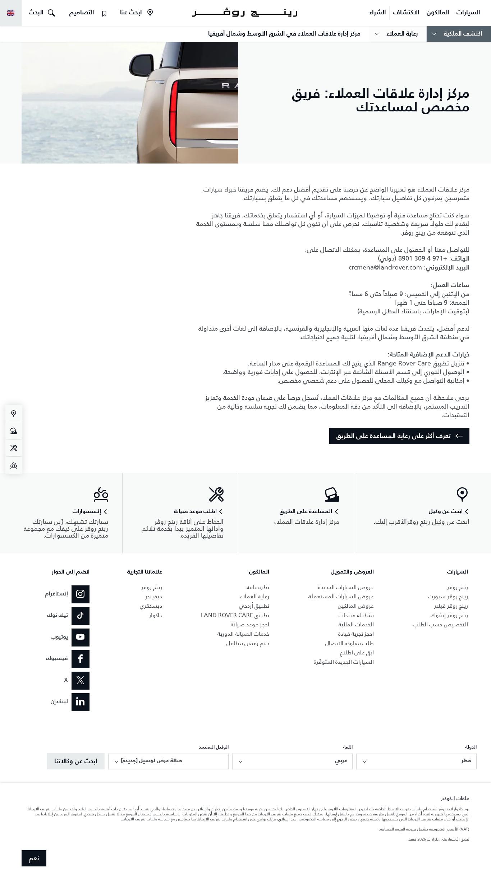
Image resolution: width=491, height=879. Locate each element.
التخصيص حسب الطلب (440, 624)
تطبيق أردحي (254, 605)
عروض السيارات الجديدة (346, 587)
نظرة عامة (258, 587)
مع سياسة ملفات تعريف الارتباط (148, 819)
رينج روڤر (457, 587)
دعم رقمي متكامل (247, 643)
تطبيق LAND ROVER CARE (235, 615)
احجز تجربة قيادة (356, 633)
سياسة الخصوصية (314, 819)
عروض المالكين (356, 605)
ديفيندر (153, 596)
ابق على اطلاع (357, 652)
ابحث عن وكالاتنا (75, 761)
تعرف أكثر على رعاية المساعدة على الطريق (393, 436)
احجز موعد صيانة (250, 624)
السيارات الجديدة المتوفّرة (344, 661)
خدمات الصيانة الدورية (243, 633)
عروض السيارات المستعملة (341, 596)
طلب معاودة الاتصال (349, 643)
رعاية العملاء (254, 596)
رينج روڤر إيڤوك (449, 615)
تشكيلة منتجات (356, 615)
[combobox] (416, 761)
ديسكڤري (151, 605)
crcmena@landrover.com (385, 267)
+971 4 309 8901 (422, 258)
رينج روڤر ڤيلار (451, 605)
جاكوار (155, 615)
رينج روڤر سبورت (448, 596)
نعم (34, 858)
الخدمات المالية (356, 624)
